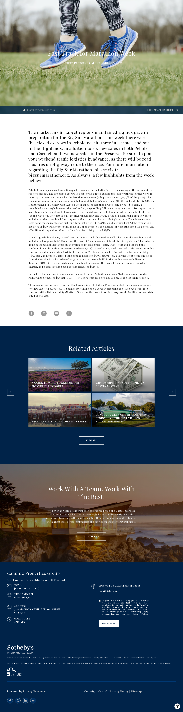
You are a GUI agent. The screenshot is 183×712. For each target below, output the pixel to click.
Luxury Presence (34, 691)
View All (91, 440)
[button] (162, 110)
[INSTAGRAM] (18, 700)
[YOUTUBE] (33, 700)
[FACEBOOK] (10, 700)
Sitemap (136, 691)
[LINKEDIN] (25, 700)
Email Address (108, 591)
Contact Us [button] (91, 536)
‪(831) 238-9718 (22, 597)
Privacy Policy (140, 614)
